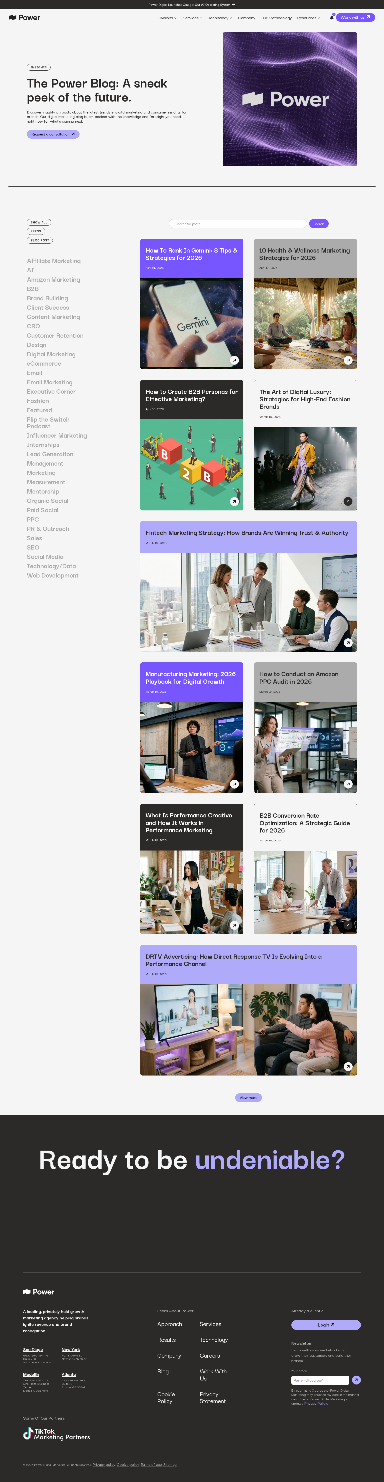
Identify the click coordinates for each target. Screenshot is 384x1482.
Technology (213, 1339)
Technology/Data (51, 565)
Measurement (46, 481)
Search (319, 223)
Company (169, 1355)
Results (166, 1339)
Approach (169, 1323)
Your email (299, 1370)
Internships (43, 444)
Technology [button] (218, 17)
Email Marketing (49, 381)
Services (210, 1323)
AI (30, 269)
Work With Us (213, 1374)
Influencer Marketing (57, 435)
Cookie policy (128, 1464)
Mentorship (43, 491)
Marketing (41, 472)
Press (36, 231)
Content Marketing (53, 316)
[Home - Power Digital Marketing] (24, 17)
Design (36, 344)
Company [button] (246, 17)
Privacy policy (104, 1464)
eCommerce (44, 363)
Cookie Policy (166, 1397)
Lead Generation (50, 453)
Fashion (38, 400)
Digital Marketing (51, 353)
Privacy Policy (315, 1403)
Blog (163, 1370)
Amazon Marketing (53, 279)
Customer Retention (55, 335)
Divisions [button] (165, 17)
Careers (210, 1355)
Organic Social (47, 500)
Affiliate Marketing (54, 260)
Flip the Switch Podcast (48, 422)
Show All (39, 222)
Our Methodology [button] (276, 17)
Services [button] (191, 17)
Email (34, 372)
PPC (33, 519)
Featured (39, 409)
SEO (33, 547)
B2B (33, 288)
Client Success (48, 307)
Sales (34, 537)
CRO (33, 325)
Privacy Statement (213, 1397)
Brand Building (47, 297)
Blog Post (40, 240)
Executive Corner (51, 391)
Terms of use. (151, 1464)
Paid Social (42, 509)
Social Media (45, 556)
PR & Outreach (48, 528)
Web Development (53, 575)
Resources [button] (306, 17)
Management (45, 463)
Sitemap (170, 1464)
